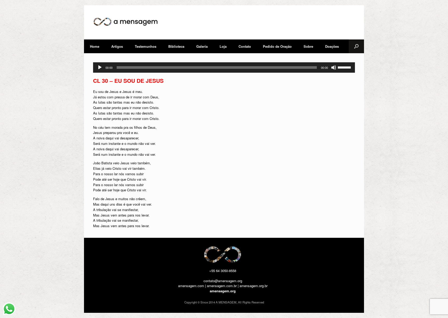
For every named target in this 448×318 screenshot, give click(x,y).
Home (94, 46)
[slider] (345, 67)
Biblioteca (176, 46)
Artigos (117, 46)
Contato (245, 46)
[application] (224, 67)
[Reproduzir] (99, 67)
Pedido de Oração (277, 46)
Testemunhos (145, 46)
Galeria (202, 46)
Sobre (308, 46)
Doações (332, 46)
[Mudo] (333, 67)
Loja (223, 46)
